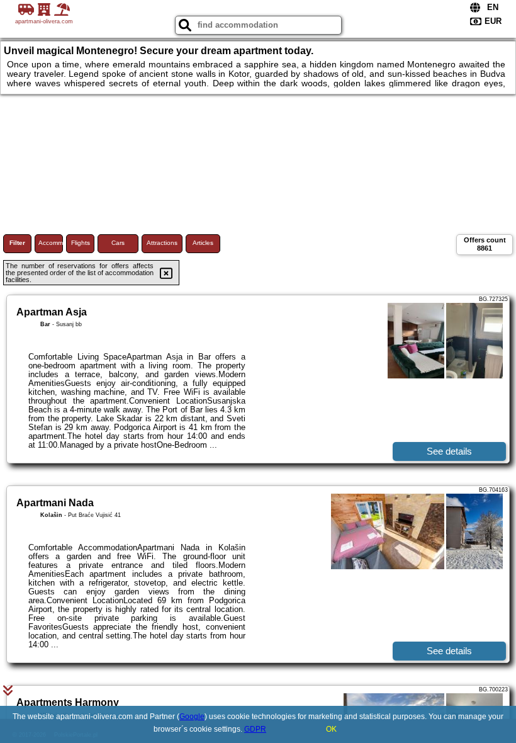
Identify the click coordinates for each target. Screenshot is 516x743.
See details (449, 451)
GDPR (255, 729)
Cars (118, 242)
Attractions (162, 242)
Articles (203, 242)
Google (192, 716)
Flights (80, 242)
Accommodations (50, 242)
